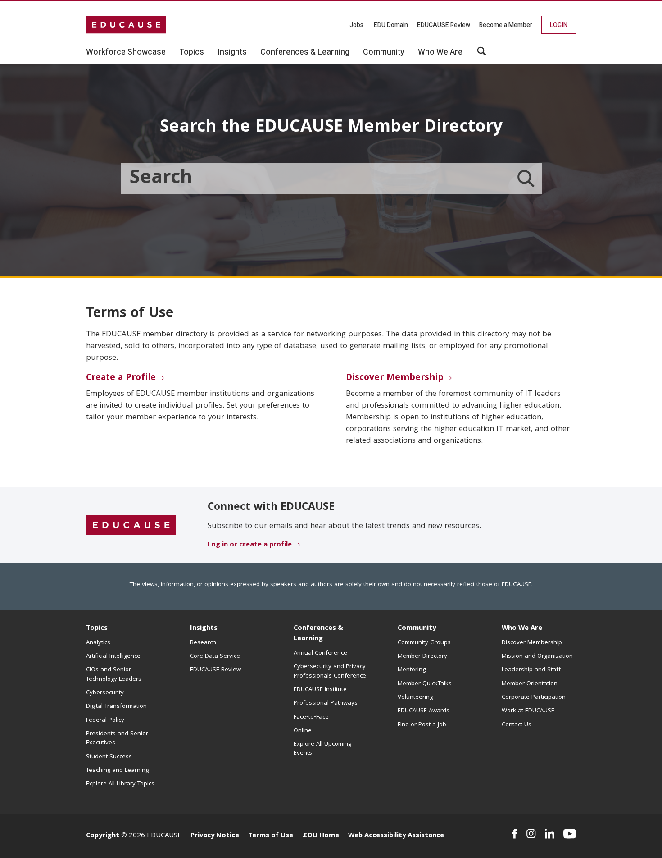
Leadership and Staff (531, 670)
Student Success (109, 757)
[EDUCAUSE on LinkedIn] (550, 833)
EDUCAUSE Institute (320, 690)
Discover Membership (395, 378)
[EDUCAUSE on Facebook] (514, 833)
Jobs (356, 25)
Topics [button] (191, 52)
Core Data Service (215, 656)
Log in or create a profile (250, 545)
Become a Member (505, 25)
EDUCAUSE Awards (423, 711)
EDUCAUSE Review (443, 25)
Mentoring (412, 670)
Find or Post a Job (422, 725)
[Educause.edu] (131, 526)
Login (558, 25)
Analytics (98, 643)
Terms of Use (270, 836)
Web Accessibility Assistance (396, 836)
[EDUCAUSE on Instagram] (531, 833)
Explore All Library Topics (120, 784)
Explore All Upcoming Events (322, 748)
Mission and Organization (537, 656)
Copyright (102, 836)
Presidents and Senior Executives (117, 738)
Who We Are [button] (440, 52)
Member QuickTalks (425, 684)
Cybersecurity (105, 693)
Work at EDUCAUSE (528, 711)
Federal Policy (105, 720)
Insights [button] (232, 52)
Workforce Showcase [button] (126, 52)
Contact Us (516, 725)
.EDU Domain (390, 25)
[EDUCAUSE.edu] (126, 25)
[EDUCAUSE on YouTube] (569, 833)
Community (417, 628)
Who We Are (522, 628)
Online (303, 731)
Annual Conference (320, 653)
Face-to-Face (311, 717)
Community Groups (424, 643)
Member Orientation (530, 684)
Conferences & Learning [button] (304, 52)
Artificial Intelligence (113, 656)
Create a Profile (121, 378)
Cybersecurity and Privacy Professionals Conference (330, 671)
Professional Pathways (326, 703)
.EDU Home (320, 836)
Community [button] (383, 52)
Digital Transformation (116, 706)
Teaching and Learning (117, 770)
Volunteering (415, 697)
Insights (204, 628)
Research (203, 643)
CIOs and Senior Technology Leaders (113, 674)
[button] (481, 55)
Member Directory (422, 656)
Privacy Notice (214, 836)
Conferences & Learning (318, 634)
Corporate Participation (534, 697)
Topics (97, 628)
